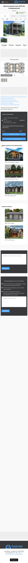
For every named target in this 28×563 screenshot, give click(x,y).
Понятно (14, 560)
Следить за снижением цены (14, 138)
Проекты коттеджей (21, 96)
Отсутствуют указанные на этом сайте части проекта (13, 288)
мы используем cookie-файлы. (14, 553)
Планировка (23, 16)
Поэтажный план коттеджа (7, 98)
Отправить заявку (14, 134)
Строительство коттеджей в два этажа (10, 104)
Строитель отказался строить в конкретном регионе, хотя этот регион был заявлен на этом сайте (13, 293)
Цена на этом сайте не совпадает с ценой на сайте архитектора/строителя (14, 284)
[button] (3, 19)
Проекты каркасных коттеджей (8, 96)
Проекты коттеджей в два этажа (8, 99)
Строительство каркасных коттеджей (10, 101)
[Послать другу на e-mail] (21, 19)
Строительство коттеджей (7, 103)
